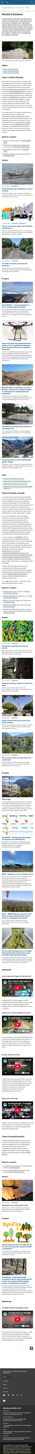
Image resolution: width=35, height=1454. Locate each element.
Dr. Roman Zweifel (9, 613)
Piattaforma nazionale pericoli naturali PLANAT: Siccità (17, 487)
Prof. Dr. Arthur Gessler (10, 593)
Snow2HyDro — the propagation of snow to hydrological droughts (15, 306)
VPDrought (6, 799)
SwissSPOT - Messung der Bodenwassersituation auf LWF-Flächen (16, 838)
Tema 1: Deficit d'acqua (10, 69)
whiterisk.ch (6, 1411)
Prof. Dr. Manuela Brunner (21, 147)
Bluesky (13, 1395)
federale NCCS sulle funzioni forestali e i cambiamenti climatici (17, 556)
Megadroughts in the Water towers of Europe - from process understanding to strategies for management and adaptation (16, 391)
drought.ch (13, 97)
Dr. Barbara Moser (9, 602)
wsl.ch (4, 1429)
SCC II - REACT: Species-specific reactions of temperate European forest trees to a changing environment (17, 916)
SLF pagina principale (7, 8)
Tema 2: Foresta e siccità (11, 71)
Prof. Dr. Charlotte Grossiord (17, 597)
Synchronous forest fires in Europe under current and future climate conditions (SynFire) (17, 1247)
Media (4, 1385)
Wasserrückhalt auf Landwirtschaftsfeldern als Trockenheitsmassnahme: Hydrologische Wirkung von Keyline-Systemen (16, 346)
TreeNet (18, 537)
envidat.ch (6, 1423)
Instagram (17, 1395)
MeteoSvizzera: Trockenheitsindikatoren (16, 481)
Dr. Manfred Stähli (9, 156)
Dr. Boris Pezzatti (14, 1167)
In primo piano (19, 8)
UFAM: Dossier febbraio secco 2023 (14, 484)
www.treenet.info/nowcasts (11, 553)
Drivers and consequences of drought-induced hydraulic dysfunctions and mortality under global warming (17, 953)
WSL (4, 1401)
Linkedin (8, 1395)
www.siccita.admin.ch (16, 91)
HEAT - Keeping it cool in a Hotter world (17, 874)
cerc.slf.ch (5, 1436)
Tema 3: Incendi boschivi (11, 73)
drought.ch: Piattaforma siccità (13, 478)
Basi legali (5, 1392)
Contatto (5, 1381)
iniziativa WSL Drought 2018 (17, 574)
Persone (5, 1388)
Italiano (5, 1377)
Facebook (21, 1395)
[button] (31, 1348)
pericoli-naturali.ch (8, 1417)
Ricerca (7, 2)
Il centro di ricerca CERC (21, 124)
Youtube (4, 1395)
